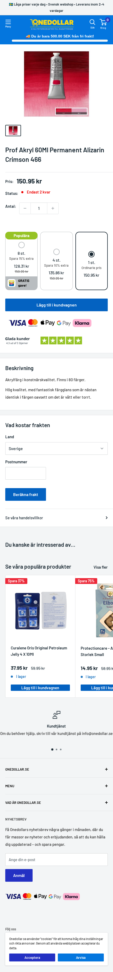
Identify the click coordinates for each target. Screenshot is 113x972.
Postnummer (16, 461)
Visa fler (101, 567)
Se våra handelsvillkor (24, 517)
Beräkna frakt (25, 494)
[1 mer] (52, 208)
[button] (21, 258)
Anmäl (19, 875)
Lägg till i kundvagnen (57, 304)
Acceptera (32, 957)
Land (9, 436)
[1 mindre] (24, 208)
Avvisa (81, 957)
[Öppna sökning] (92, 22)
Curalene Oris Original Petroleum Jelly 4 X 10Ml (39, 650)
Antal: (10, 206)
